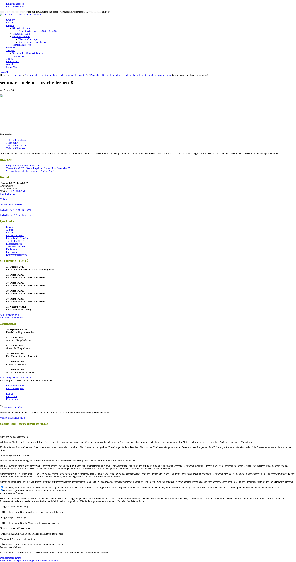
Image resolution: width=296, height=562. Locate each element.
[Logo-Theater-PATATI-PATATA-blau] (20, 14)
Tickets (3, 199)
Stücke (9, 232)
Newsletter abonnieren (11, 204)
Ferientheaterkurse (21, 36)
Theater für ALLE (21, 33)
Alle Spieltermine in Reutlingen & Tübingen (11, 316)
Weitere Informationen (11, 417)
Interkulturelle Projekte (17, 238)
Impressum (11, 252)
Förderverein (12, 249)
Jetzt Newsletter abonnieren (13, 11)
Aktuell (4, 72)
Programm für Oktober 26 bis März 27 (25, 165)
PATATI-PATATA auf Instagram (15, 215)
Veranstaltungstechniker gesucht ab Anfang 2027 (30, 171)
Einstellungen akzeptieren (12, 560)
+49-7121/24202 (17, 191)
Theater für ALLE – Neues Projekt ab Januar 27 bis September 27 (38, 168)
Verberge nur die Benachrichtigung (42, 560)
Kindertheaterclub (21, 28)
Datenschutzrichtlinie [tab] (10, 547)
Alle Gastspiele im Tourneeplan (15, 377)
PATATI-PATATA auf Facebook (15, 210)
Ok (23, 417)
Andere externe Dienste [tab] (11, 493)
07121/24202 (94, 11)
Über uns (10, 227)
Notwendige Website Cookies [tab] (14, 455)
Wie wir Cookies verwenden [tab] (14, 437)
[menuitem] (151, 20)
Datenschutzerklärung (16, 255)
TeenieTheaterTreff (21, 44)
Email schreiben (8, 194)
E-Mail (113, 11)
